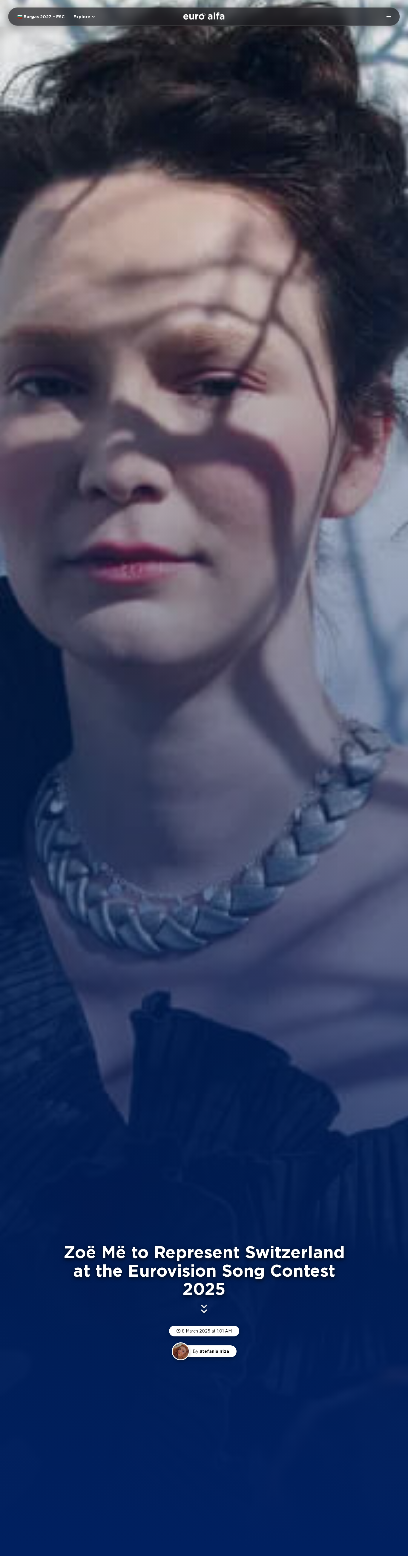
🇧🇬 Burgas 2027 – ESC (41, 16)
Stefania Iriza (214, 1351)
